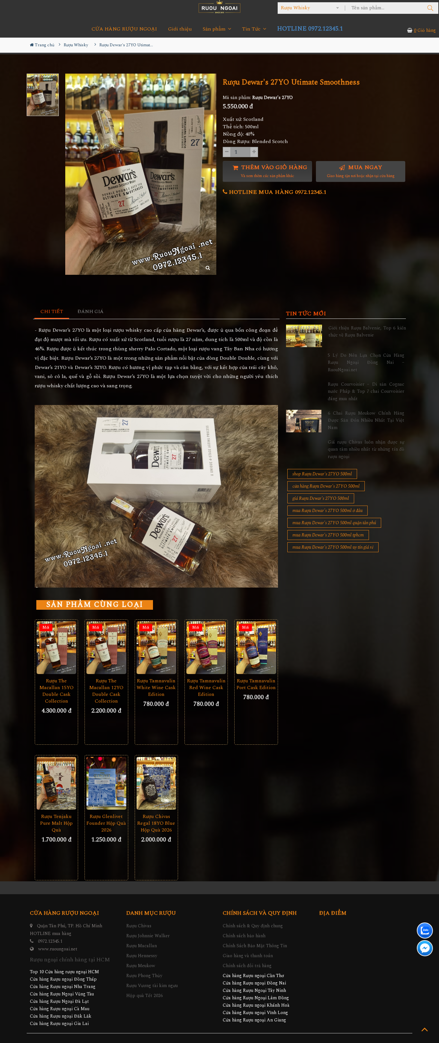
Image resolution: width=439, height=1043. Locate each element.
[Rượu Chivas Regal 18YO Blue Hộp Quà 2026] (156, 783)
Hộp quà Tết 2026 (144, 995)
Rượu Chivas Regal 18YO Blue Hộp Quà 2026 (156, 823)
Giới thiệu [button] (180, 29)
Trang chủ (44, 45)
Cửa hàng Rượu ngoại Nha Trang (62, 986)
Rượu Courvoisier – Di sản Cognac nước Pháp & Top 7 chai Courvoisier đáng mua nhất (366, 391)
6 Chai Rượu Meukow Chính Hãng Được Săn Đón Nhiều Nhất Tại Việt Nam (366, 420)
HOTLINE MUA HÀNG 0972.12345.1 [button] (277, 192)
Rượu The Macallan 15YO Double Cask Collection (57, 691)
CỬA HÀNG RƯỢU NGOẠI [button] (124, 29)
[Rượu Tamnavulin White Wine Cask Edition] (156, 647)
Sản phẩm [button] (215, 29)
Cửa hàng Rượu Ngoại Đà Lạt (59, 1001)
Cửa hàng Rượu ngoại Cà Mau (59, 1008)
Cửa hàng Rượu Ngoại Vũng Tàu (62, 994)
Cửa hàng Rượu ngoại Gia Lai (59, 1023)
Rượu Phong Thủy (144, 975)
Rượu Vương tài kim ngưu (152, 985)
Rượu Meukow (140, 965)
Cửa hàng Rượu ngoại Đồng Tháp (63, 979)
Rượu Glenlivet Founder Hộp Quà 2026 (106, 823)
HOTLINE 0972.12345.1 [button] (310, 28)
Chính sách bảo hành (244, 935)
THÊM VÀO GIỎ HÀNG (273, 171)
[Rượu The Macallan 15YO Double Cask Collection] (56, 647)
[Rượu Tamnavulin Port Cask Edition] (256, 647)
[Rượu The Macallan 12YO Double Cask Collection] (106, 647)
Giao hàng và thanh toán (248, 955)
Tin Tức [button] (252, 29)
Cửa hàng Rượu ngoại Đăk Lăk (60, 1016)
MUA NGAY (361, 171)
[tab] (51, 312)
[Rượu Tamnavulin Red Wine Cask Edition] (206, 647)
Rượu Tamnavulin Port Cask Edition (256, 684)
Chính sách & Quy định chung (253, 925)
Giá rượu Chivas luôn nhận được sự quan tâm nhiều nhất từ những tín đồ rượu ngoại (366, 449)
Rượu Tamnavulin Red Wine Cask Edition (206, 688)
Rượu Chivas (138, 925)
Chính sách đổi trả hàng (247, 965)
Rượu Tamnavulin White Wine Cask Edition (156, 688)
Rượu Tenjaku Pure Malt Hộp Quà (56, 823)
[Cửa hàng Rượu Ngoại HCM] (219, 6)
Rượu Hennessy (141, 955)
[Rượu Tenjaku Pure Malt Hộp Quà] (56, 783)
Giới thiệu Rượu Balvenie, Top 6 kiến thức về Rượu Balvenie (367, 331)
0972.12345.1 (50, 941)
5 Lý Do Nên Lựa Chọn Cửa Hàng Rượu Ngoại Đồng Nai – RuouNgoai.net (366, 362)
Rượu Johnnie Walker (148, 935)
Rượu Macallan (141, 945)
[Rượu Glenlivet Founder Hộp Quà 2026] (106, 783)
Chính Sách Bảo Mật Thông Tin (255, 945)
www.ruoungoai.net (57, 949)
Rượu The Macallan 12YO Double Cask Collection (106, 691)
